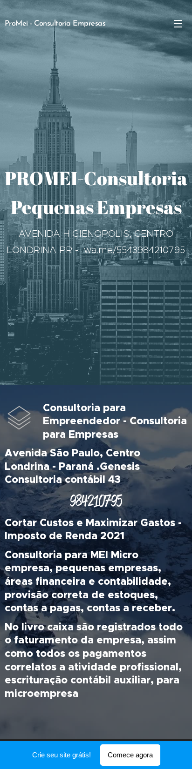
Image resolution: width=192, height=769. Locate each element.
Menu (178, 23)
